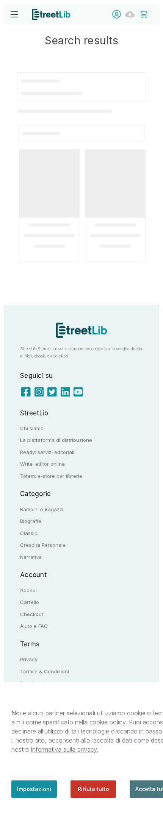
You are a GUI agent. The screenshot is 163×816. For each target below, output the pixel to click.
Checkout (31, 614)
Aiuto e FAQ (34, 626)
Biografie (30, 521)
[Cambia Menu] (14, 14)
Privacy (29, 659)
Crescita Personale (43, 545)
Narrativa (31, 557)
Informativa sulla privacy (64, 749)
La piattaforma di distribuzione (56, 440)
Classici (29, 533)
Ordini (131, 14)
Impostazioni (34, 789)
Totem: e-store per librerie (51, 476)
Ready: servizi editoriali (47, 452)
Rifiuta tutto (93, 789)
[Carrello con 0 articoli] (148, 13)
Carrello (29, 602)
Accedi (118, 14)
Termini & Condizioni (44, 671)
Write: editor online (42, 464)
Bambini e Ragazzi (41, 509)
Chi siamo (32, 428)
